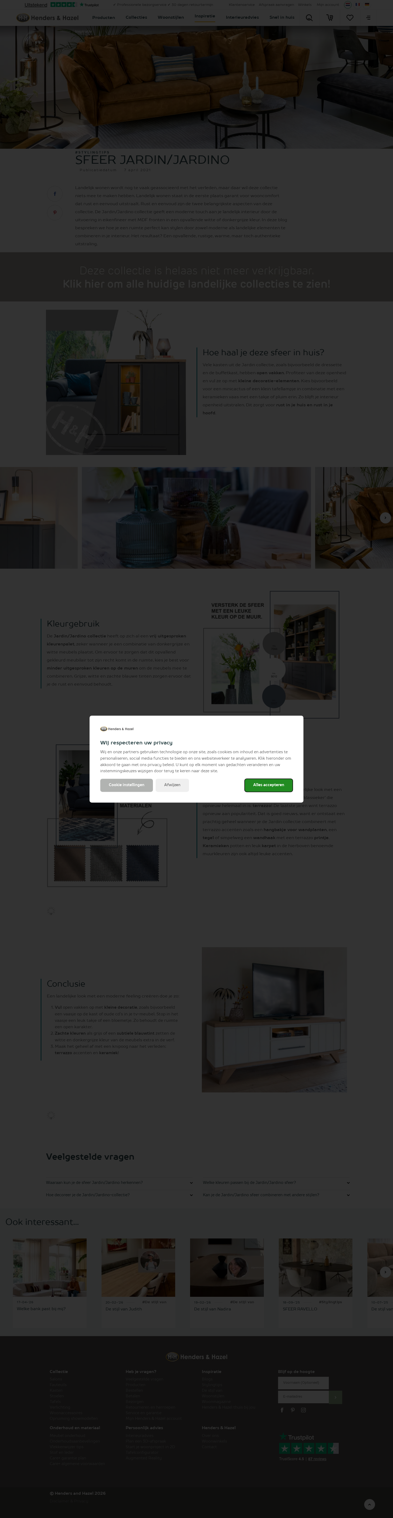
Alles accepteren (268, 785)
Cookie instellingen (126, 785)
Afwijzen (172, 785)
